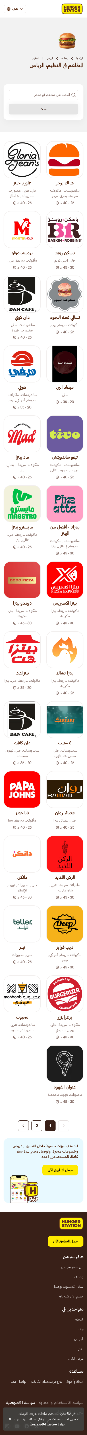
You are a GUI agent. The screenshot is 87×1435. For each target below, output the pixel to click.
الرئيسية (79, 58)
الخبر (80, 1348)
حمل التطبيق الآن (60, 1170)
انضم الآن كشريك (71, 1296)
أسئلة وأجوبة (74, 1381)
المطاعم (64, 58)
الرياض (50, 58)
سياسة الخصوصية (20, 1402)
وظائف (78, 1277)
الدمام (79, 1319)
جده (80, 1329)
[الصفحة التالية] (23, 1125)
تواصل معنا (18, 1381)
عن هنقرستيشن (72, 1267)
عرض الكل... (75, 1358)
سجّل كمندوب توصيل (67, 1286)
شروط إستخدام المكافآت (46, 1381)
